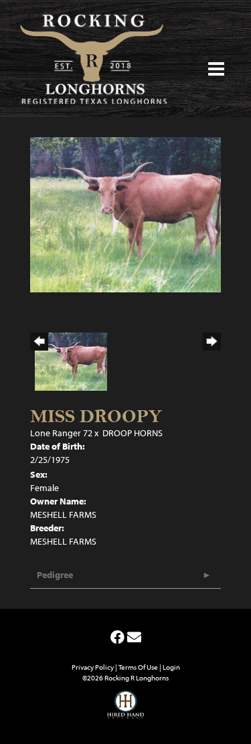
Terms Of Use (138, 667)
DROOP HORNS (132, 433)
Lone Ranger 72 (61, 433)
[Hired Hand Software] (125, 710)
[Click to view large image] (125, 213)
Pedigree (55, 575)
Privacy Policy (93, 667)
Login (171, 667)
